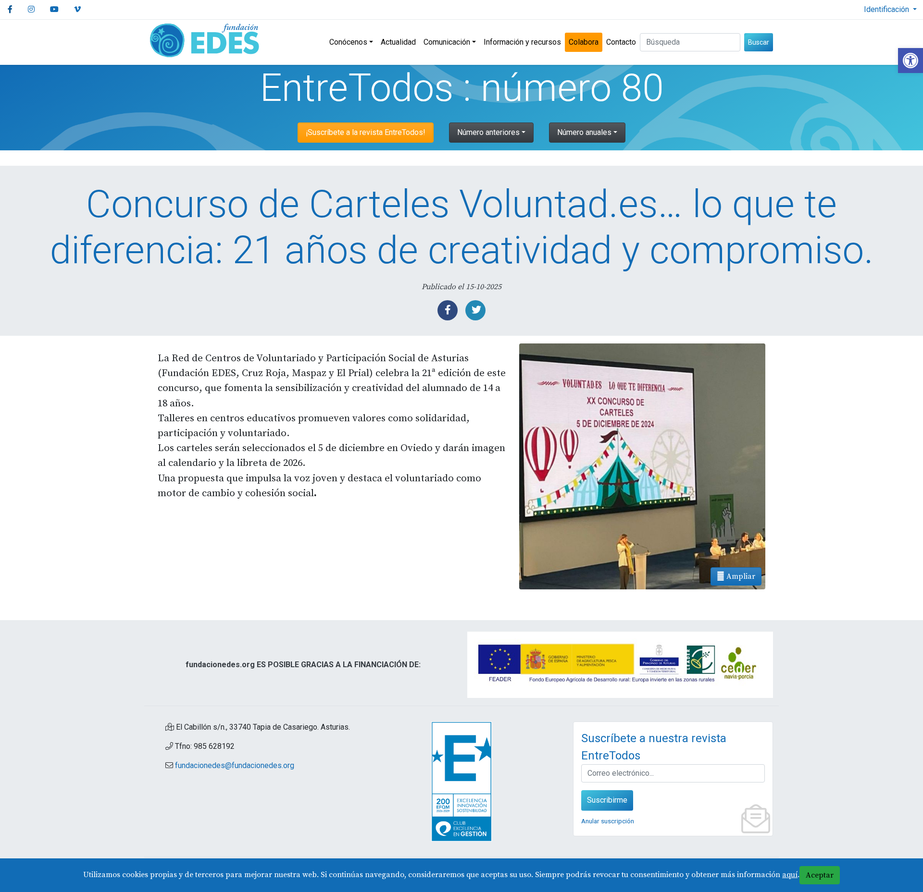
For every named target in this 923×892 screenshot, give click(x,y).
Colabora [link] (584, 42)
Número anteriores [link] (488, 132)
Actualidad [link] (398, 42)
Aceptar (820, 875)
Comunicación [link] (447, 42)
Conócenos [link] (348, 42)
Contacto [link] (621, 42)
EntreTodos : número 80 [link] (461, 87)
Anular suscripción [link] (607, 821)
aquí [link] (790, 875)
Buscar (758, 42)
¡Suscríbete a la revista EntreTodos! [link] (365, 132)
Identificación (887, 9)
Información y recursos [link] (522, 42)
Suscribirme (607, 800)
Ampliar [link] (739, 576)
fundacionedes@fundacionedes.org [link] (234, 765)
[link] (910, 60)
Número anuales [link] (584, 132)
